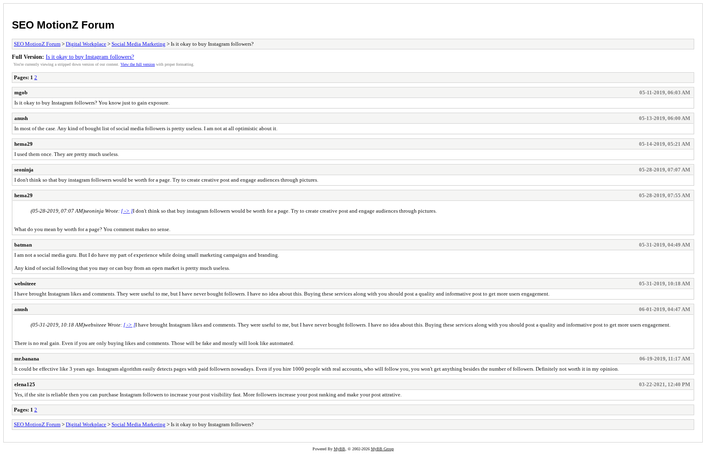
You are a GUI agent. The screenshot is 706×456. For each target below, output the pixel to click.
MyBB (339, 449)
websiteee (25, 283)
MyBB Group (382, 449)
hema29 (23, 144)
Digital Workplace (86, 44)
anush (21, 118)
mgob (20, 92)
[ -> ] (127, 211)
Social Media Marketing (138, 44)
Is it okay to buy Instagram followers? (90, 56)
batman (23, 245)
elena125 (24, 384)
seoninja (24, 170)
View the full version (138, 64)
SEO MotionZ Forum (63, 25)
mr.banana (26, 359)
